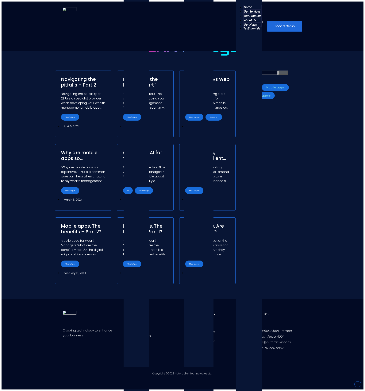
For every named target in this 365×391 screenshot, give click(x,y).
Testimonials (251, 28)
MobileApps (70, 117)
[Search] (283, 73)
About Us (250, 20)
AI (128, 190)
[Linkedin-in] (65, 347)
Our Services (252, 11)
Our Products (252, 16)
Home (248, 7)
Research (213, 117)
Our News (250, 24)
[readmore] (83, 104)
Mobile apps (275, 87)
